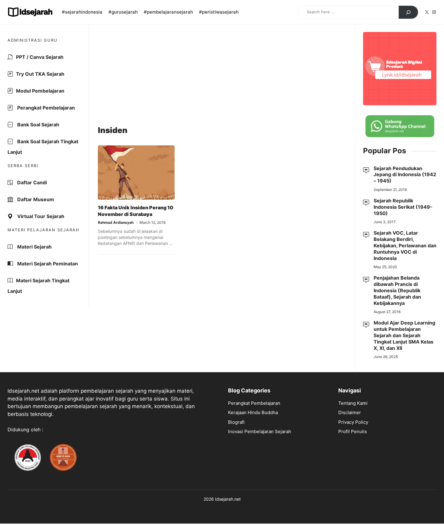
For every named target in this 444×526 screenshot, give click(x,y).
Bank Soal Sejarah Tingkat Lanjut (43, 146)
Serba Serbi (23, 165)
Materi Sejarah (34, 247)
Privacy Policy (353, 422)
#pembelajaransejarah (168, 12)
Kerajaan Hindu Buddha (253, 412)
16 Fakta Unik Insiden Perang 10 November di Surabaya (135, 210)
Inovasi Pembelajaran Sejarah (259, 431)
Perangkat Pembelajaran (45, 108)
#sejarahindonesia (82, 12)
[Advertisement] (222, 75)
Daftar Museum (35, 199)
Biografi (236, 422)
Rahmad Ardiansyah (116, 222)
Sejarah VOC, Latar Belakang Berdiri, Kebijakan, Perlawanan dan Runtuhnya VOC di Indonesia (405, 245)
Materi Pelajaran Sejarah (43, 229)
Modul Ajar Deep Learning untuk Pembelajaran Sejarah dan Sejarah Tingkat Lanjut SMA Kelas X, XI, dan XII (404, 335)
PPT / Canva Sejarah (39, 57)
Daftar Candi (31, 182)
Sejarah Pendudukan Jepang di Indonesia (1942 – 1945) (405, 174)
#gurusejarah (123, 12)
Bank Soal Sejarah (37, 125)
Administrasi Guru (33, 40)
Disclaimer (349, 412)
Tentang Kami (353, 403)
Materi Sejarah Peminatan (47, 264)
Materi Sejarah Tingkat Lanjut (38, 285)
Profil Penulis (352, 431)
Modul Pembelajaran (40, 91)
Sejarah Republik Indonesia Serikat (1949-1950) (403, 207)
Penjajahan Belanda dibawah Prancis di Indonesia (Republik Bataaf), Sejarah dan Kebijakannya (397, 290)
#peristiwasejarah (219, 12)
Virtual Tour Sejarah (40, 216)
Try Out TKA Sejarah (40, 74)
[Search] (408, 12)
